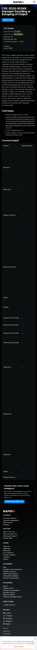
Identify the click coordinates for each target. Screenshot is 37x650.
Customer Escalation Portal (12, 597)
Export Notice (6, 636)
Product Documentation (11, 590)
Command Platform (9, 518)
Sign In (5, 586)
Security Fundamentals (11, 578)
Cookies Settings (18, 646)
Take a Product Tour (10, 534)
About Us (6, 546)
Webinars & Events (9, 571)
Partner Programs (9, 555)
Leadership (7, 548)
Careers (5, 559)
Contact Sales (7, 538)
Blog (4, 567)
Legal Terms (6, 631)
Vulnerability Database (10, 576)
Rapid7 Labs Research (10, 574)
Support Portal (8, 588)
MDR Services (8, 522)
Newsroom (7, 550)
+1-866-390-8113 (9, 605)
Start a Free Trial (9, 532)
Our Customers (8, 553)
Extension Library (9, 592)
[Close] (35, 639)
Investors (6, 557)
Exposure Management (11, 520)
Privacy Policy (6, 633)
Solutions (6, 525)
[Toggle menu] (34, 2)
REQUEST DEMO (8, 20)
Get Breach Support (10, 536)
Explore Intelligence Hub (14, 501)
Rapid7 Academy (9, 595)
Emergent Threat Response (12, 569)
